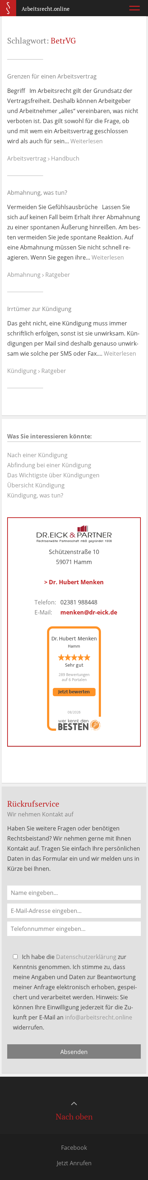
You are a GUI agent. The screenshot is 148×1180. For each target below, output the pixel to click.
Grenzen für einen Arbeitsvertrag (52, 76)
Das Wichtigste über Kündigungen (53, 475)
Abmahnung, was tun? (37, 193)
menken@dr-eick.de (88, 612)
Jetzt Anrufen (74, 1163)
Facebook (74, 1148)
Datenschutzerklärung (86, 957)
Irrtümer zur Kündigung (39, 309)
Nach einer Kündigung (37, 455)
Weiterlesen (86, 141)
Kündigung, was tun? (35, 495)
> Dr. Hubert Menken (74, 582)
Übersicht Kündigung (36, 485)
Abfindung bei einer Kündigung (49, 465)
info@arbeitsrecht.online (98, 1017)
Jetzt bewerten (74, 692)
